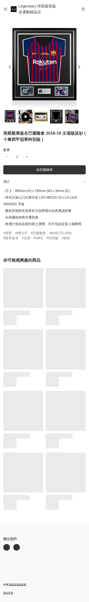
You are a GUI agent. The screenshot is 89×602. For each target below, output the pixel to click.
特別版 (53, 238)
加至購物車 (44, 169)
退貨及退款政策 (17, 584)
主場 (27, 238)
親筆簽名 (11, 238)
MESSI (22, 233)
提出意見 (8, 592)
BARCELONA (61, 233)
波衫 (67, 238)
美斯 (8, 233)
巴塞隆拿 (39, 233)
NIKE (39, 238)
